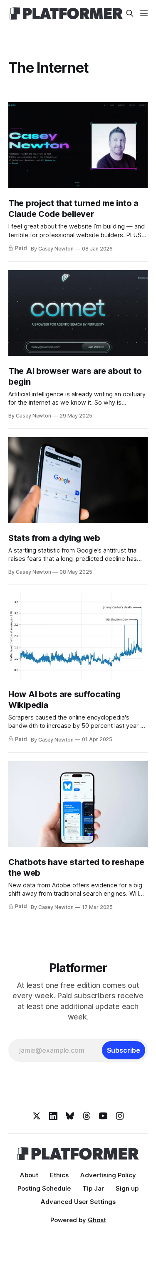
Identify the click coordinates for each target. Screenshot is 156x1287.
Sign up (127, 1188)
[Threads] (86, 1116)
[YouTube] (103, 1116)
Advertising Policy (108, 1175)
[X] (36, 1116)
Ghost (97, 1220)
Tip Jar (93, 1188)
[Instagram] (120, 1116)
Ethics (59, 1175)
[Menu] (144, 13)
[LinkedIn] (53, 1116)
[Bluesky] (70, 1116)
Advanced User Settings (78, 1202)
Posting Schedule (44, 1188)
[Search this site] (129, 13)
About (29, 1175)
